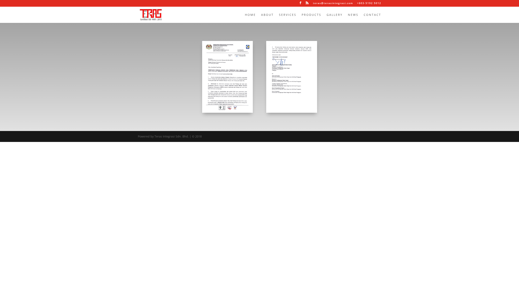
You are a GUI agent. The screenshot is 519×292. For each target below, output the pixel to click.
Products (311, 15)
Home (250, 15)
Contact (372, 15)
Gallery (335, 15)
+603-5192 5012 (369, 3)
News (353, 15)
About (267, 15)
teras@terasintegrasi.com (333, 3)
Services (287, 15)
